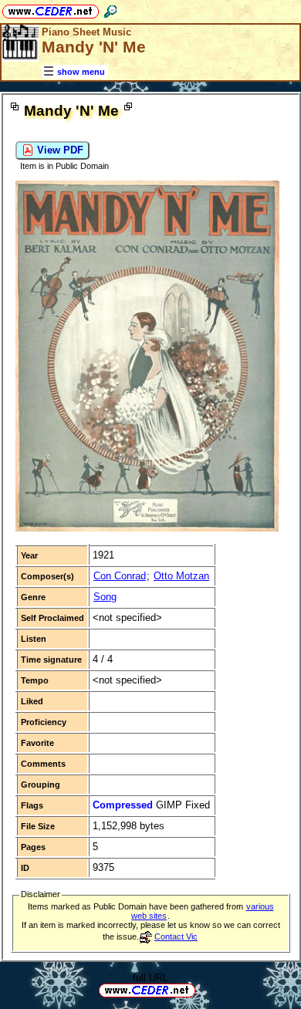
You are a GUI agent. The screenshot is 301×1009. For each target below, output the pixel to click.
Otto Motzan (181, 576)
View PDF (58, 150)
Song (105, 596)
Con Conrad (119, 576)
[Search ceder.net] (110, 9)
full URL (150, 978)
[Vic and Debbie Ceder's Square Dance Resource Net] (50, 9)
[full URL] (201, 989)
